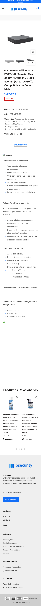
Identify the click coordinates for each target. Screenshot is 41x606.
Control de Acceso (10, 543)
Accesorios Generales (24, 119)
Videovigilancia (29, 129)
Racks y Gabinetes (12, 127)
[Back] (3, 17)
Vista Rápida (17, 397)
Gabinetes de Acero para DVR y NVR (20, 122)
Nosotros (6, 516)
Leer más (9, 439)
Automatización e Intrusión (13, 547)
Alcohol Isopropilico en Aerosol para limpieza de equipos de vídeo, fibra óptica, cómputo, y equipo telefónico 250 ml (11, 423)
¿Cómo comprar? (10, 570)
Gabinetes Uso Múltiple (14, 124)
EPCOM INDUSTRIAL (20, 109)
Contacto (6, 520)
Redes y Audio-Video (13, 129)
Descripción (20, 144)
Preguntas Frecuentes (12, 567)
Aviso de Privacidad (11, 584)
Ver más (6, 554)
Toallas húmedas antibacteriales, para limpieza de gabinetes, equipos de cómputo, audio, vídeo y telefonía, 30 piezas (30, 423)
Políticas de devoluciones (13, 587)
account (32, 9)
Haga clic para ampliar (33, 52)
